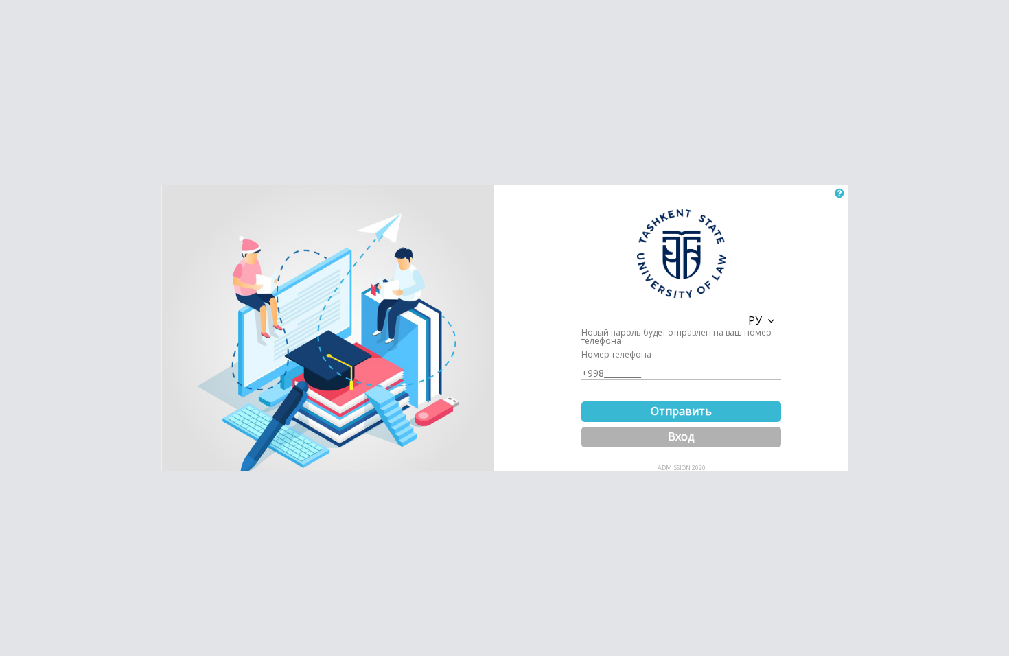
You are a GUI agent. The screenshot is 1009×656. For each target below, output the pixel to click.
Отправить (681, 411)
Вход (681, 436)
